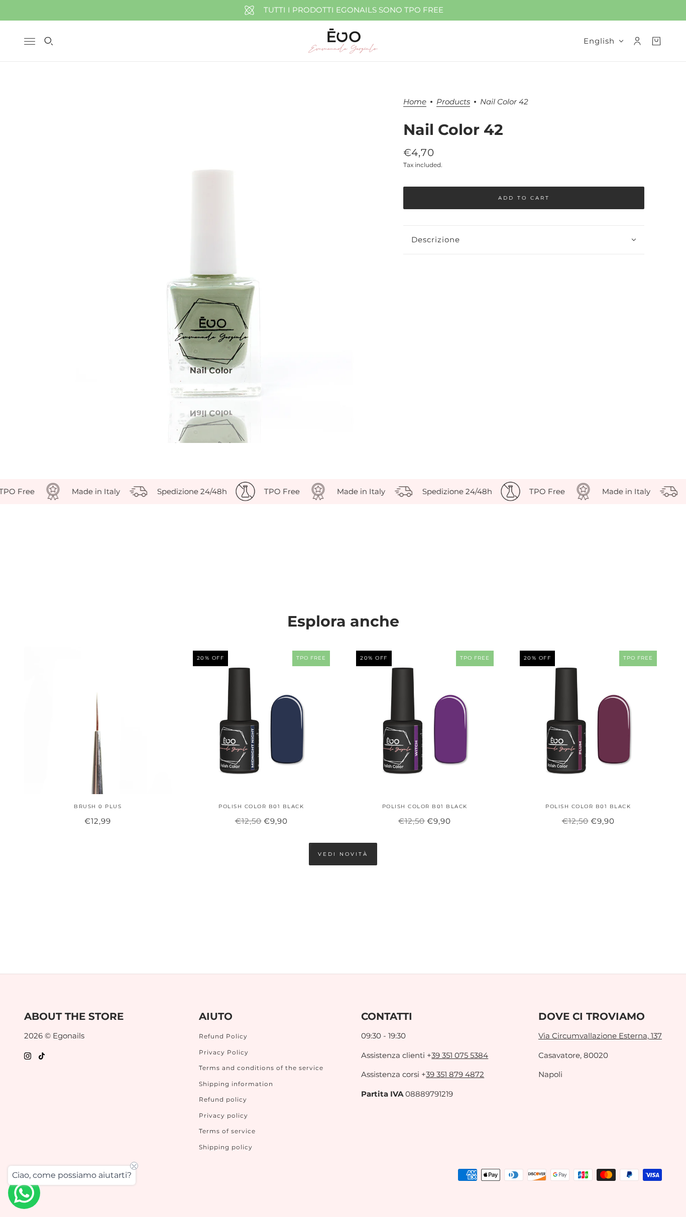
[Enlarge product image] (214, 270)
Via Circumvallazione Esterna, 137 (600, 1035)
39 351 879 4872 (455, 1074)
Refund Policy (223, 1036)
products (453, 102)
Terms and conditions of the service (261, 1068)
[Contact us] (24, 1193)
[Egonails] (343, 41)
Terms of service (227, 1131)
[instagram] (27, 1056)
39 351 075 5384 (459, 1055)
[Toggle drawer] (29, 41)
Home (414, 102)
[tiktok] (41, 1056)
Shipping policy (226, 1147)
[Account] (637, 41)
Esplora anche (343, 621)
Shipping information (236, 1084)
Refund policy (223, 1099)
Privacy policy (223, 1115)
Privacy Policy (224, 1052)
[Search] (48, 41)
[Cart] (656, 41)
